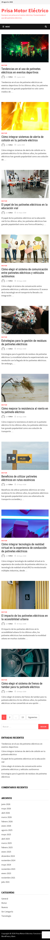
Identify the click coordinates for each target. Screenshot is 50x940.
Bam (13, 936)
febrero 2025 (7, 847)
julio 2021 (5, 882)
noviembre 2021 (8, 877)
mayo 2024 (6, 864)
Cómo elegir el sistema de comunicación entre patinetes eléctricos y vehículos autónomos (24, 273)
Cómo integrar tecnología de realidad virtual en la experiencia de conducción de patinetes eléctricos (24, 548)
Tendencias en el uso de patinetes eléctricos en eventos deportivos (20, 70)
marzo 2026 (6, 817)
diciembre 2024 (8, 856)
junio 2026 (5, 804)
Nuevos (4, 907)
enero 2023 (6, 873)
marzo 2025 (6, 843)
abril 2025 (5, 838)
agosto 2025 (6, 830)
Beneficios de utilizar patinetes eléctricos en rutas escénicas (19, 478)
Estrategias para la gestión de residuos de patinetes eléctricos (24, 342)
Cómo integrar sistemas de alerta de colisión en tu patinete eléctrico (22, 138)
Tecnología (6, 916)
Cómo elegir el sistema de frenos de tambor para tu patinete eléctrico (21, 685)
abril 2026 (5, 812)
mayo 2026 (6, 808)
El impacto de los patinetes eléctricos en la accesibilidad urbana (24, 617)
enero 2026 (6, 825)
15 (23, 717)
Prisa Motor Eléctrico (24, 10)
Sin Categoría (7, 911)
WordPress (5, 936)
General (4, 898)
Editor (11, 77)
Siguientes (32, 717)
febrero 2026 (7, 821)
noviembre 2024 (8, 860)
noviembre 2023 (8, 869)
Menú (7, 26)
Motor (4, 65)
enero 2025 (6, 851)
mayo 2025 (6, 834)
